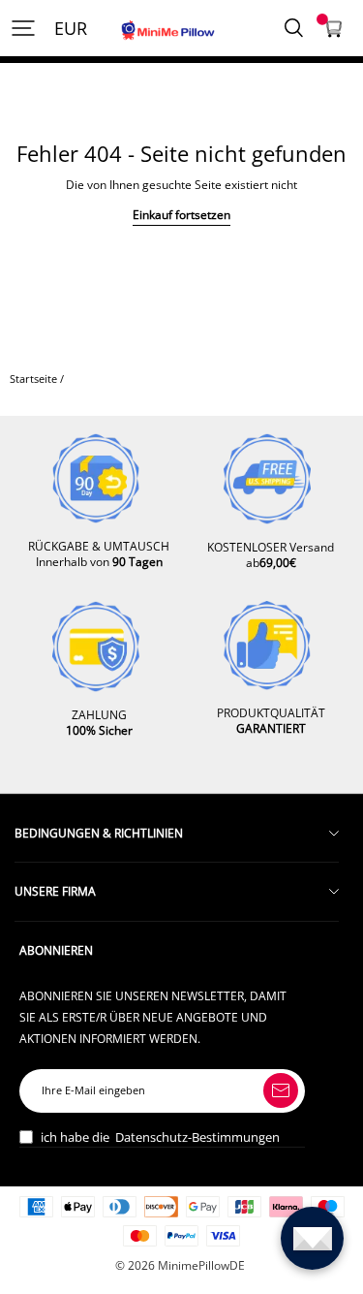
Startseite (33, 379)
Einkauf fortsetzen (181, 214)
